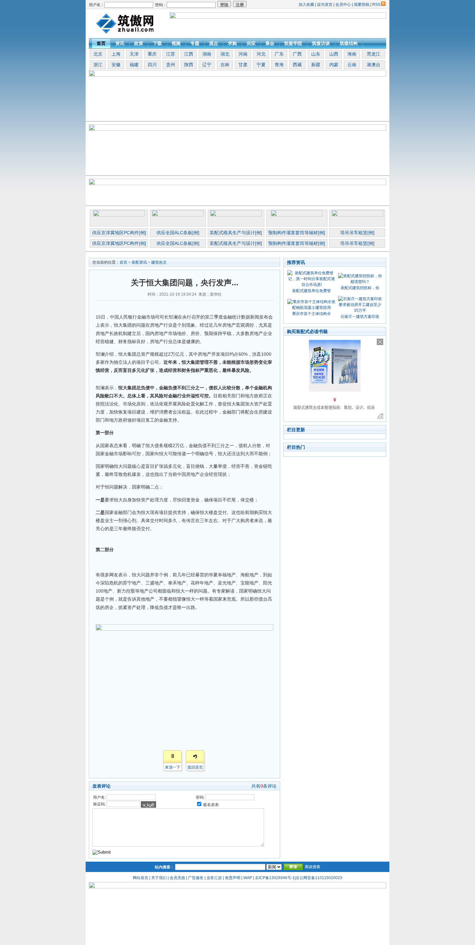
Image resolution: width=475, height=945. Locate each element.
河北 (261, 54)
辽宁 (206, 64)
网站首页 (140, 878)
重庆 (152, 54)
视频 (176, 43)
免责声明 (232, 878)
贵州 (170, 64)
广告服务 (196, 878)
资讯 (119, 43)
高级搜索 (312, 867)
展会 (269, 43)
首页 (101, 43)
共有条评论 (264, 786)
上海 (116, 54)
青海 (279, 64)
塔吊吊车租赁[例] (357, 232)
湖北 (224, 54)
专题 (194, 43)
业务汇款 (214, 878)
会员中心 (343, 4)
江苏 (170, 54)
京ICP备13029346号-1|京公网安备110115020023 (298, 878)
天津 (134, 54)
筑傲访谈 (321, 43)
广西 (297, 54)
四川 (152, 64)
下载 (157, 43)
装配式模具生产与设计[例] (236, 232)
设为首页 (324, 4)
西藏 (297, 64)
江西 (188, 54)
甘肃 (243, 64)
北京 (97, 54)
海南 (351, 54)
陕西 (188, 64)
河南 (243, 54)
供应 (251, 43)
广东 (279, 54)
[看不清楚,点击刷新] (148, 804)
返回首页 (195, 767)
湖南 (206, 54)
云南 (351, 64)
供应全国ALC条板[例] (177, 232)
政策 (138, 43)
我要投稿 (361, 4)
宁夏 (261, 64)
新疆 (315, 64)
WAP (247, 878)
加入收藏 (306, 4)
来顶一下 (172, 767)
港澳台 (373, 64)
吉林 (224, 64)
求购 (232, 43)
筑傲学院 (293, 43)
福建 (134, 64)
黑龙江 (373, 54)
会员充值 (177, 878)
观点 (213, 43)
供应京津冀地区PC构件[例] (119, 232)
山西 (333, 54)
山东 (315, 54)
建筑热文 (159, 262)
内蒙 (333, 64)
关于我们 (159, 878)
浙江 (97, 64)
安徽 (116, 64)
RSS (376, 4)
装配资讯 (139, 262)
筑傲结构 (349, 43)
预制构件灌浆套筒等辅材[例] (296, 232)
